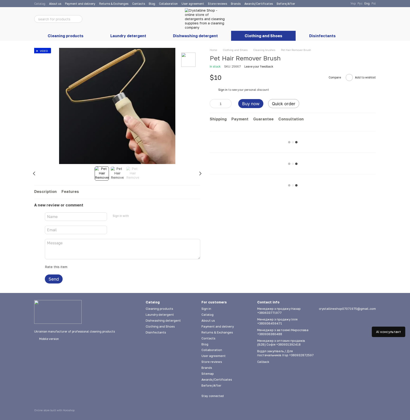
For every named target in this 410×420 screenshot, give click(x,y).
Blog (152, 3)
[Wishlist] (347, 19)
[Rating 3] (90, 267)
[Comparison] (335, 19)
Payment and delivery (80, 3)
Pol (374, 3)
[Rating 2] (83, 267)
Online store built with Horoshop (54, 410)
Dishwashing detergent (195, 35)
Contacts (138, 3)
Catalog (39, 3)
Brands (236, 3)
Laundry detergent (128, 35)
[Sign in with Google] (141, 216)
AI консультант (388, 332)
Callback (263, 362)
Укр (353, 3)
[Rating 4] (98, 267)
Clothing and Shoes (263, 35)
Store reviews (217, 3)
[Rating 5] (105, 267)
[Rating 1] (75, 267)
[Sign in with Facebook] (134, 216)
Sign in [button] (223, 90)
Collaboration (168, 3)
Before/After (286, 3)
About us (55, 3)
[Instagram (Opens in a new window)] (332, 3)
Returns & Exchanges (113, 3)
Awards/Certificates (258, 3)
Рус (360, 3)
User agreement (193, 3)
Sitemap (207, 373)
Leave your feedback (258, 66)
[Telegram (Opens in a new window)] (344, 3)
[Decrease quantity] (213, 104)
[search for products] (78, 19)
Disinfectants (322, 35)
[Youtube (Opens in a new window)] (338, 3)
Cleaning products (66, 35)
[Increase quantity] (228, 104)
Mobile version (48, 339)
